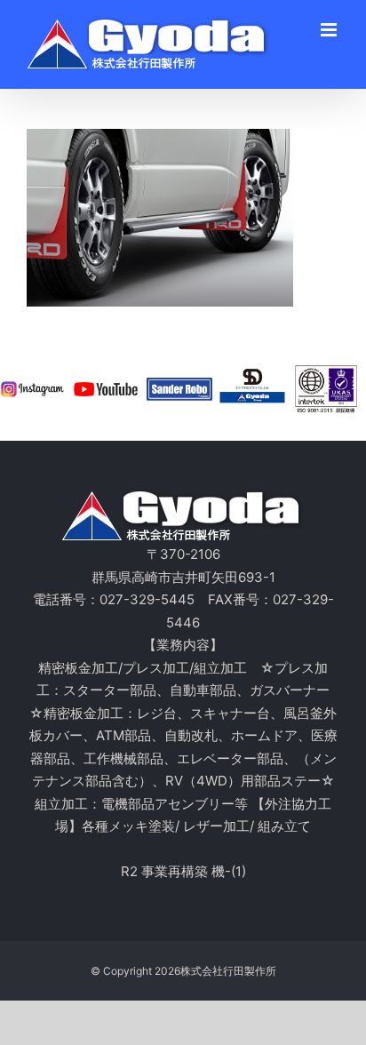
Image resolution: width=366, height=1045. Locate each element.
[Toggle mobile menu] (330, 29)
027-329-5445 (147, 599)
